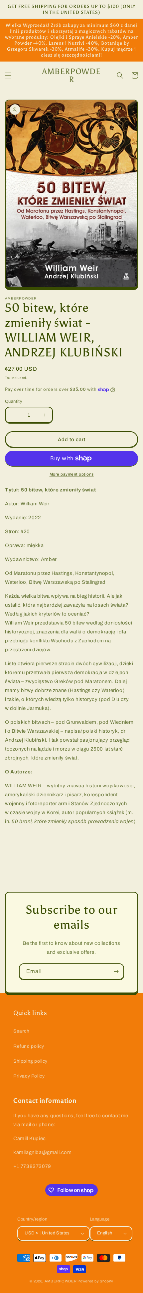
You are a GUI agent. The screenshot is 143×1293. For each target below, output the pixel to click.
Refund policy (28, 1046)
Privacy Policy (29, 1076)
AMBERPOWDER (61, 1281)
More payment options (72, 474)
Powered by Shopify (95, 1281)
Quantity (13, 401)
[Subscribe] (116, 971)
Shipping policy (30, 1061)
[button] (8, 75)
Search (21, 1031)
